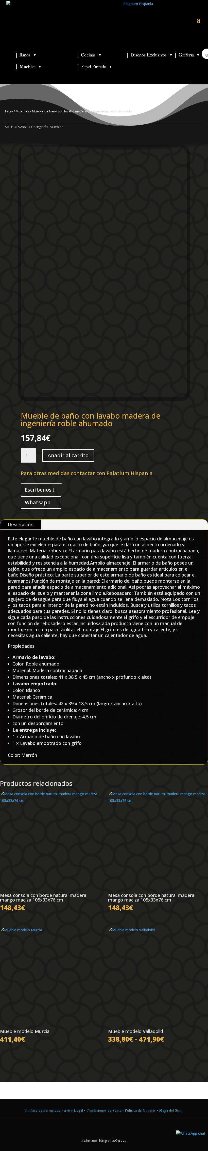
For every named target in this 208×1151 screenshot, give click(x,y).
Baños (28, 55)
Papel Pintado (96, 67)
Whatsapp (37, 502)
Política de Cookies (140, 1110)
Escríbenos (38, 489)
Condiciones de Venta (104, 1110)
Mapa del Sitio (171, 1110)
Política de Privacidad (43, 1110)
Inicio (9, 111)
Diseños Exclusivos (151, 55)
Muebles (30, 67)
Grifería (189, 55)
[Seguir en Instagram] (104, 1130)
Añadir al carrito (68, 455)
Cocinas (91, 55)
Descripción (20, 524)
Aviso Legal (73, 1110)
